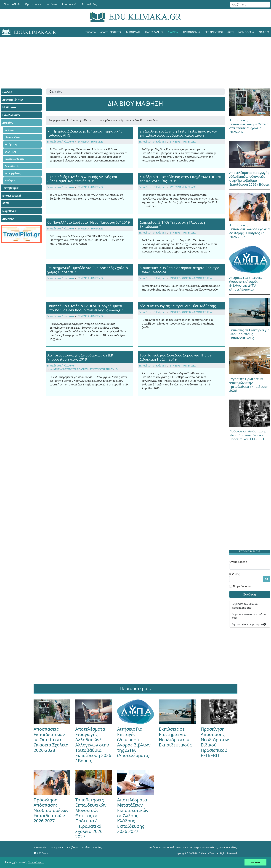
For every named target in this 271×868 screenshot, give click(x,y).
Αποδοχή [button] (255, 862)
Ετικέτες (86, 847)
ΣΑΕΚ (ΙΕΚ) (10, 151)
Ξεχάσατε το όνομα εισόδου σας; (249, 616)
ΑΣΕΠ (230, 32)
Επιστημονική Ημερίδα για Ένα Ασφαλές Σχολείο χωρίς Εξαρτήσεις (87, 269)
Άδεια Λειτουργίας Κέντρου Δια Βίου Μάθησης (178, 305)
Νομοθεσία (246, 32)
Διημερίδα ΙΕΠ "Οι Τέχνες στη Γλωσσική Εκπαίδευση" (172, 224)
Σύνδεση (249, 594)
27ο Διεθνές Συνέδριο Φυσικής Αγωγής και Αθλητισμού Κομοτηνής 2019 (82, 178)
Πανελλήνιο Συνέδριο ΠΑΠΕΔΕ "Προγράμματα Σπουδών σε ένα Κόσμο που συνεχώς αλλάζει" (85, 307)
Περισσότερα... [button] (36, 862)
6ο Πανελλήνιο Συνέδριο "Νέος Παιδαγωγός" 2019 (88, 222)
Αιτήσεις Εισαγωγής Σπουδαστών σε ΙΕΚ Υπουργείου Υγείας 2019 (80, 357)
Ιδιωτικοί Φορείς (14, 158)
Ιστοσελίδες (89, 4)
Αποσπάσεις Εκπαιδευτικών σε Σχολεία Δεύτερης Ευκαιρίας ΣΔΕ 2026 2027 (249, 231)
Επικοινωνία (69, 4)
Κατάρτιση (11, 144)
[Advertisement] (128, 59)
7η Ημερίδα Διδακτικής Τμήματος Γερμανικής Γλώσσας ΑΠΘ (84, 133)
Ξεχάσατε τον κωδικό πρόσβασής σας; (245, 605)
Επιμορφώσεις (13, 173)
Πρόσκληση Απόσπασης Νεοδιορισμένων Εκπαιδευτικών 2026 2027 (51, 810)
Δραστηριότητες (110, 32)
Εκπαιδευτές (12, 166)
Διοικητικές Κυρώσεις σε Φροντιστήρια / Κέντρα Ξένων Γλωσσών (179, 269)
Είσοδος (97, 847)
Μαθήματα (133, 32)
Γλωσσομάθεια (13, 137)
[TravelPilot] (21, 234)
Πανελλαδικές (154, 32)
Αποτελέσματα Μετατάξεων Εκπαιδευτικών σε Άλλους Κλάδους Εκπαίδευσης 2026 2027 (132, 815)
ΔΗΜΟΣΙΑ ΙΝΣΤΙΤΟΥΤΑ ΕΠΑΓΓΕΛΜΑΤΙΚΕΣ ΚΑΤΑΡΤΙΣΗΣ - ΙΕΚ (84, 369)
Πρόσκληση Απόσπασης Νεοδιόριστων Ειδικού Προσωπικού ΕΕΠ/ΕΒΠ (247, 435)
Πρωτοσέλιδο (12, 4)
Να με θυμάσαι (242, 586)
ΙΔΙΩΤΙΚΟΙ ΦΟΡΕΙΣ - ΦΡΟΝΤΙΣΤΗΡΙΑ (191, 278)
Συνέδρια (10, 180)
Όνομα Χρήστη (238, 562)
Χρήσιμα (9, 130)
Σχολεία (90, 32)
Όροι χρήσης (56, 847)
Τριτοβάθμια (191, 32)
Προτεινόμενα (34, 4)
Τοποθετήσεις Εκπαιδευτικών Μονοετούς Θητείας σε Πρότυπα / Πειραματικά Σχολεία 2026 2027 (90, 818)
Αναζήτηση (72, 847)
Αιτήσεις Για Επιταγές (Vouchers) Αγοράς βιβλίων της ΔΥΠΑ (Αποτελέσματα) (245, 283)
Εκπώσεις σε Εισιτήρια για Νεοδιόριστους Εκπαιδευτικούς (249, 334)
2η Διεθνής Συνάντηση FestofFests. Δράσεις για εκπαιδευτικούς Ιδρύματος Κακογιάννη (178, 133)
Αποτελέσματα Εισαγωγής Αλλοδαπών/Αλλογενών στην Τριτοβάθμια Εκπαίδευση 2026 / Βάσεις (249, 178)
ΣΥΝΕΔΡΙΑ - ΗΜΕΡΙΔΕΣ (90, 141)
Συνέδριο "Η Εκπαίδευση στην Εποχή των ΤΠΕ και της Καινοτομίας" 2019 (180, 178)
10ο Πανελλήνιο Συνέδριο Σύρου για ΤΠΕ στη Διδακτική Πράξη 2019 (177, 357)
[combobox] (250, 5)
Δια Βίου (173, 32)
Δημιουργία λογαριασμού (247, 624)
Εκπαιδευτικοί (214, 32)
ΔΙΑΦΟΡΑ (8, 218)
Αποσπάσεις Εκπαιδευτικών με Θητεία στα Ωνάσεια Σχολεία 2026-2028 (248, 126)
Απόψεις (52, 4)
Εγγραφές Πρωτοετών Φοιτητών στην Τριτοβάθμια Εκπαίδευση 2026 (248, 385)
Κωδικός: (234, 574)
